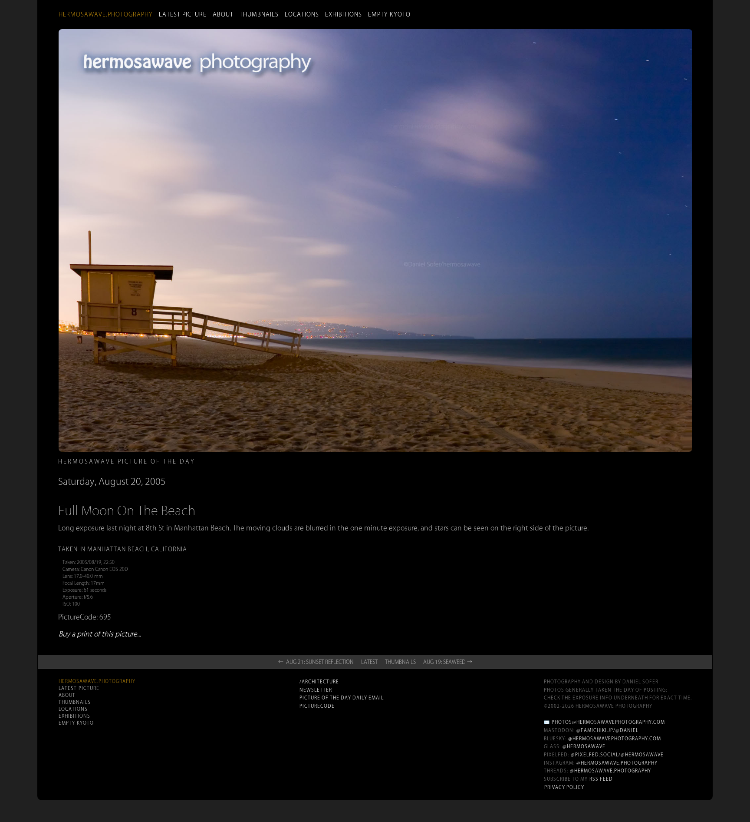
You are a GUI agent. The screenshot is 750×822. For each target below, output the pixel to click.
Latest (369, 661)
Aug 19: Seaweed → (447, 661)
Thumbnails (259, 14)
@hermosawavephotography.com (614, 738)
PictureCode (317, 706)
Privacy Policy (564, 787)
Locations (302, 14)
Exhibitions (343, 14)
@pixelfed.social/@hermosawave (617, 754)
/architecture (319, 681)
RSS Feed (601, 779)
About (223, 14)
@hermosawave (583, 746)
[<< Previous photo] (171, 519)
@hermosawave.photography (617, 763)
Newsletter (315, 690)
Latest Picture (183, 14)
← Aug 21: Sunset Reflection (316, 661)
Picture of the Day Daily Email (341, 698)
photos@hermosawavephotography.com (608, 722)
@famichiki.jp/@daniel (607, 730)
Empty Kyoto (389, 14)
